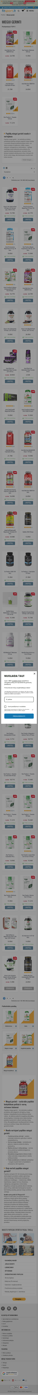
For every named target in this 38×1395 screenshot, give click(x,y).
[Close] (34, 673)
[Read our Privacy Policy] (32, 710)
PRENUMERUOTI (19, 716)
